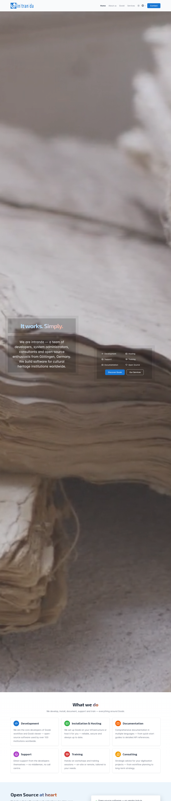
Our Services (135, 372)
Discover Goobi (115, 372)
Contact (154, 6)
